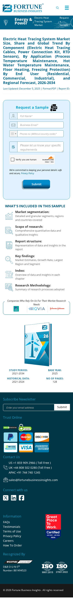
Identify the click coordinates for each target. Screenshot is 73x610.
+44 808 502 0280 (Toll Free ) (32, 467)
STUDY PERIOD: (18, 370)
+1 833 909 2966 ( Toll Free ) (32, 463)
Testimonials (11, 527)
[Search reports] (57, 7)
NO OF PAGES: (54, 378)
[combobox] (14, 134)
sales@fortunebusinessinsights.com (33, 480)
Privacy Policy (27, 173)
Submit (37, 184)
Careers (8, 541)
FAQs (6, 522)
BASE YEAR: (54, 370)
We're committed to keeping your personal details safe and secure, (35, 172)
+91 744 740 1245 (28, 472)
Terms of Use (12, 531)
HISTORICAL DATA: (18, 378)
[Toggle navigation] (67, 8)
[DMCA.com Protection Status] (10, 426)
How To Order (12, 545)
